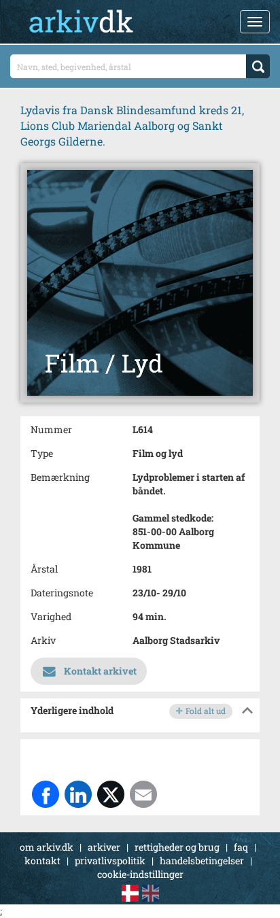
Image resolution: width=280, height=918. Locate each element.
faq (241, 846)
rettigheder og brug (177, 846)
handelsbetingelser (202, 860)
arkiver (104, 846)
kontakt (42, 860)
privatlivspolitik (110, 860)
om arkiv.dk (46, 846)
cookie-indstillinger (140, 874)
